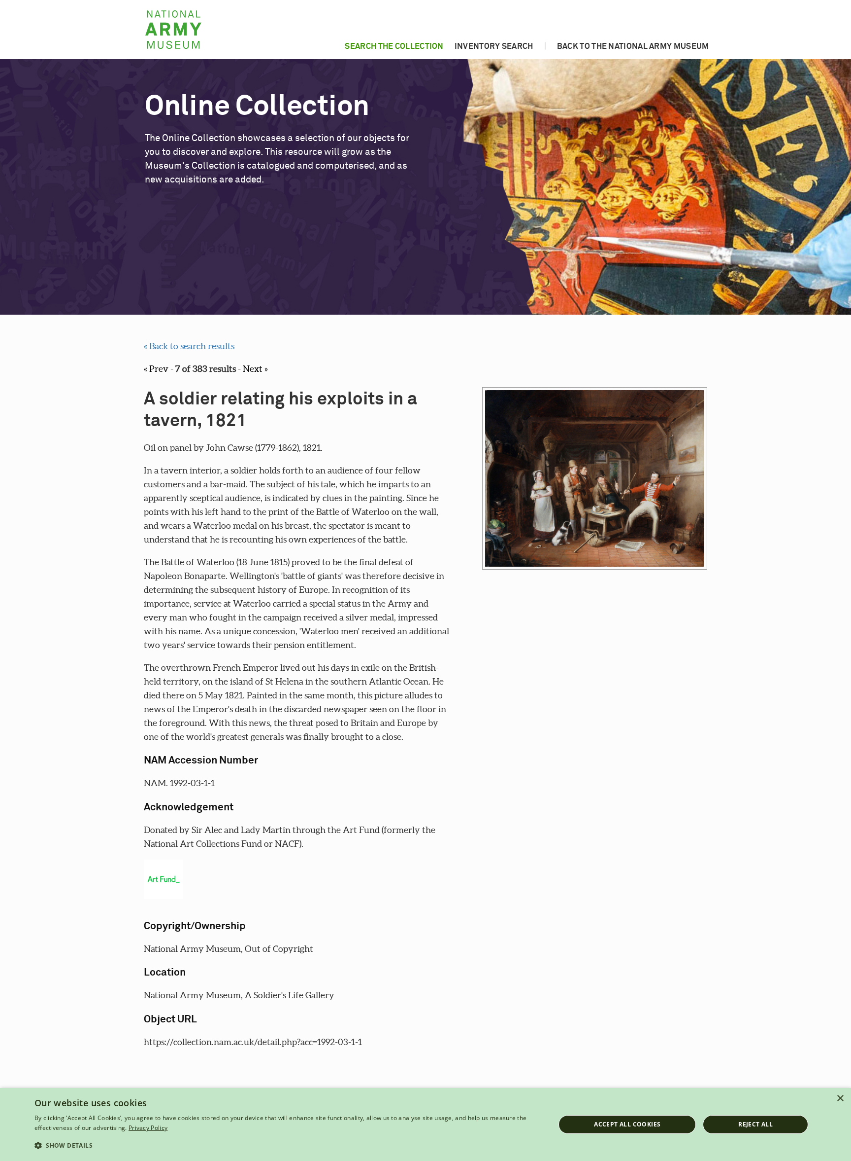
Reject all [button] (755, 1124)
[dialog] (425, 1124)
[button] (287, 1146)
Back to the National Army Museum (633, 46)
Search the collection (394, 46)
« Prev (156, 368)
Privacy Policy (148, 1128)
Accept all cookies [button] (627, 1124)
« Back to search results (189, 346)
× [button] (840, 1098)
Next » (255, 368)
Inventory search (494, 46)
